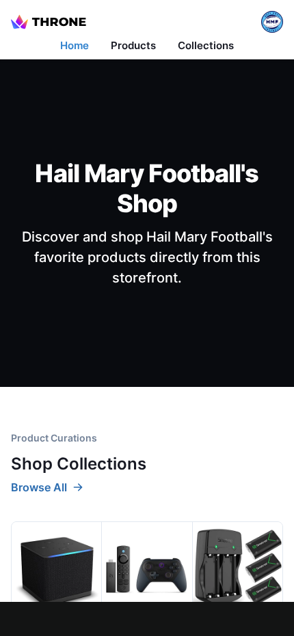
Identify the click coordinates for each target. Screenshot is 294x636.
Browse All (39, 487)
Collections (206, 45)
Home (74, 45)
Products (133, 45)
